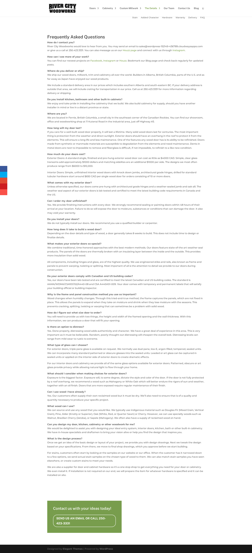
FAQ (202, 18)
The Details (151, 8)
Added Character (150, 18)
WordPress (106, 548)
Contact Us (184, 8)
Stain (135, 18)
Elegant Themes (73, 548)
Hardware (167, 18)
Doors (92, 8)
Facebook (96, 60)
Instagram (179, 50)
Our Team (169, 8)
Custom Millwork (129, 8)
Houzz (123, 60)
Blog (196, 8)
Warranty (180, 18)
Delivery (192, 18)
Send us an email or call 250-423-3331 (81, 521)
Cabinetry (107, 8)
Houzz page (130, 50)
